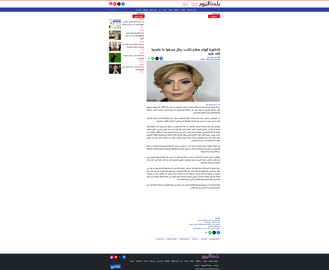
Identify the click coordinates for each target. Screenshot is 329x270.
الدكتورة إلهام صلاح (212, 57)
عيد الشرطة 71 (160, 239)
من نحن (216, 265)
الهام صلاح (203, 239)
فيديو (132, 261)
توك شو (138, 9)
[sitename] (210, 256)
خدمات (146, 261)
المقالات (145, 9)
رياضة (170, 9)
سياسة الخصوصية (206, 265)
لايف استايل (153, 9)
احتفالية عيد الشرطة (184, 239)
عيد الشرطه (195, 239)
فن (160, 9)
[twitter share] (157, 58)
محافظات (176, 9)
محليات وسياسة (191, 9)
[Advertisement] (183, 32)
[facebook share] (161, 58)
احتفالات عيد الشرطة (171, 239)
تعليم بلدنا (139, 261)
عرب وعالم (153, 261)
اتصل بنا (196, 265)
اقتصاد (183, 9)
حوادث (164, 9)
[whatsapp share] (153, 58)
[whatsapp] (149, 58)
